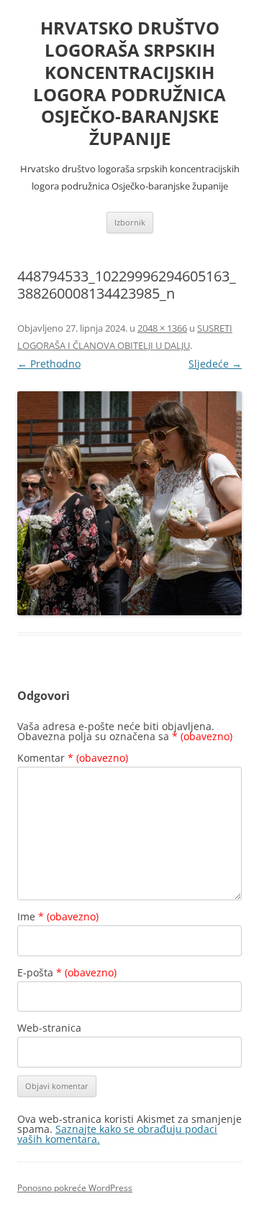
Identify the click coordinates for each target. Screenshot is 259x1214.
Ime (58, 916)
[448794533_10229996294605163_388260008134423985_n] (129, 503)
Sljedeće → (215, 363)
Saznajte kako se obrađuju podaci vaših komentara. (117, 1134)
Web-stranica (49, 1028)
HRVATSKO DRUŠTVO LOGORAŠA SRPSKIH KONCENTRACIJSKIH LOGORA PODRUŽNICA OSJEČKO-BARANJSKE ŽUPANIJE (129, 83)
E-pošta (67, 972)
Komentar (72, 758)
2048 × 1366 (162, 328)
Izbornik (129, 222)
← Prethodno (49, 363)
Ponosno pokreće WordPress (74, 1188)
